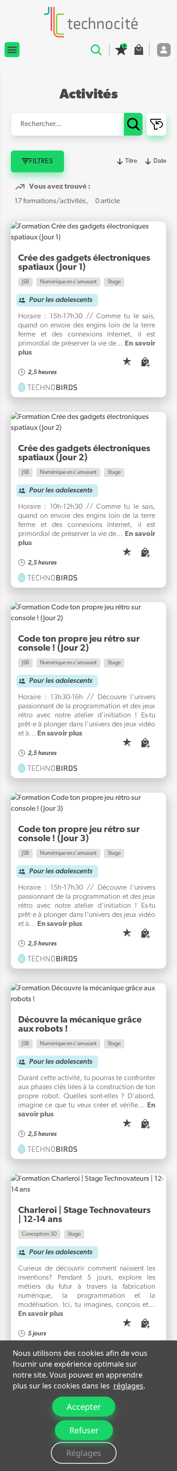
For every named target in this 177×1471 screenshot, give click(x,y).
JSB (25, 282)
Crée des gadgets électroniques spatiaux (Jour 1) (84, 263)
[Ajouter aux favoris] (127, 361)
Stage (114, 282)
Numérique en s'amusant (68, 282)
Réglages (83, 1452)
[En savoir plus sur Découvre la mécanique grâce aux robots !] (88, 994)
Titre (131, 161)
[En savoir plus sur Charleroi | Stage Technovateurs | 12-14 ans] (88, 1184)
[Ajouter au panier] (146, 362)
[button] (12, 49)
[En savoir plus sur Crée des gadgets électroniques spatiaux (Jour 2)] (88, 423)
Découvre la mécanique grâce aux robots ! (80, 1025)
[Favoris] (121, 49)
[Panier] (138, 49)
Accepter (84, 1406)
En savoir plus (59, 733)
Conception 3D (39, 1234)
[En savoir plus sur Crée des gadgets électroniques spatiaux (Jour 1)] (88, 232)
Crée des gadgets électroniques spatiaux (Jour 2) (84, 453)
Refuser (83, 1430)
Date (159, 161)
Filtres (41, 161)
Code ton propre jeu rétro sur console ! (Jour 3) (79, 834)
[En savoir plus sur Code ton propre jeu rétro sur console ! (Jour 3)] (88, 803)
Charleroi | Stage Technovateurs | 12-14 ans (84, 1215)
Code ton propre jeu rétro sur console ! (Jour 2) (79, 644)
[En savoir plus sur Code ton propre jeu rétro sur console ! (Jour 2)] (88, 613)
